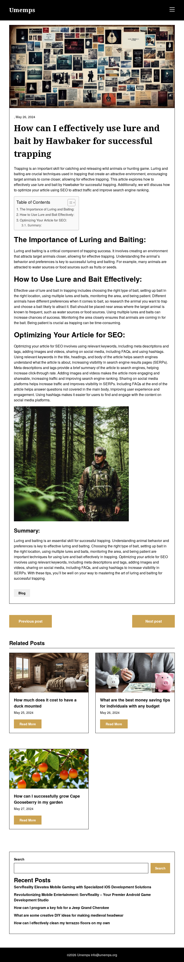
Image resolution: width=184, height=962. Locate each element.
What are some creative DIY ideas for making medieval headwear (68, 915)
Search (19, 859)
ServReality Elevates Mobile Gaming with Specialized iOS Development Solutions (82, 886)
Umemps (22, 10)
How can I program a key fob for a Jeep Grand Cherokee (61, 907)
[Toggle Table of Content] (69, 202)
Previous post (30, 621)
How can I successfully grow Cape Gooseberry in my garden (47, 799)
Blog (22, 593)
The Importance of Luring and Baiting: (47, 209)
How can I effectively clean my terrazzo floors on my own (62, 922)
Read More (28, 724)
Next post (153, 621)
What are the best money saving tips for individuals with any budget (135, 703)
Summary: (35, 225)
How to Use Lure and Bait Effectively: (47, 214)
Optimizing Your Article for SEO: (43, 220)
